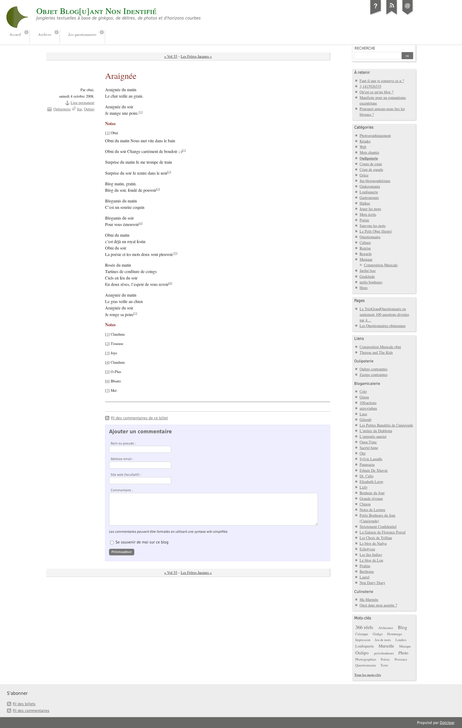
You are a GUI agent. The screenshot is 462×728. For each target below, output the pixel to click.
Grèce (364, 175)
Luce (363, 413)
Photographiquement (375, 135)
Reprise (365, 248)
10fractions (368, 402)
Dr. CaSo (367, 475)
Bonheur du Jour (372, 492)
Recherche (365, 48)
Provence (401, 659)
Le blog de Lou (371, 560)
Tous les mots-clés (367, 674)
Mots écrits (368, 214)
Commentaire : (122, 490)
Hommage (394, 633)
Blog (402, 627)
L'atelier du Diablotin (376, 430)
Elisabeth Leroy (371, 481)
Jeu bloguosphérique (375, 180)
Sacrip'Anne (369, 447)
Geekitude (367, 276)
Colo (363, 391)
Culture (365, 242)
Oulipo (89, 109)
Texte (384, 665)
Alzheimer (385, 628)
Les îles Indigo (371, 554)
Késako (365, 141)
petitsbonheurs (384, 653)
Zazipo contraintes (373, 374)
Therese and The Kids (376, 352)
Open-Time (368, 442)
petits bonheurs (371, 282)
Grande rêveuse (371, 498)
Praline (365, 565)
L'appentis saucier (373, 436)
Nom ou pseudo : (123, 443)
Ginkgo (378, 634)
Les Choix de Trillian (376, 537)
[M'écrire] (408, 14)
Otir (363, 453)
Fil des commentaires (31, 710)
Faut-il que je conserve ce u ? (382, 80)
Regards (366, 253)
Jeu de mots (383, 640)
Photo (403, 653)
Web (363, 146)
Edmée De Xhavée (374, 470)
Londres (400, 640)
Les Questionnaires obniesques (383, 325)
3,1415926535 (370, 86)
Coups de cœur (371, 163)
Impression (362, 640)
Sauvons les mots (373, 225)
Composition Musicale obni (380, 346)
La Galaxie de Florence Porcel (383, 532)
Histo (364, 287)
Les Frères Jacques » (196, 56)
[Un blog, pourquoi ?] (376, 14)
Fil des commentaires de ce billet (139, 418)
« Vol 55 (170, 56)
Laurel (364, 577)
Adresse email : (122, 459)
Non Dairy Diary (372, 582)
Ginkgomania (370, 186)
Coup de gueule (371, 169)
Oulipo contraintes (373, 368)
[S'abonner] (392, 14)
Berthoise (367, 571)
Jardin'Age (368, 270)
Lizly (364, 487)
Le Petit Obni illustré (376, 231)
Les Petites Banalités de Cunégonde (386, 425)
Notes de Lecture (372, 509)
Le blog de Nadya (373, 543)
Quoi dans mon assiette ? (378, 605)
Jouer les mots (370, 208)
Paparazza (367, 464)
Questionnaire (370, 236)
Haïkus (365, 203)
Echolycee (367, 548)
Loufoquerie (369, 191)
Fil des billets (24, 704)
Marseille (386, 646)
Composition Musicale (381, 264)
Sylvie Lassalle (371, 458)
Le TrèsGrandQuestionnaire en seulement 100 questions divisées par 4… (384, 314)
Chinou (365, 504)
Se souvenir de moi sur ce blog (142, 542)
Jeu (79, 109)
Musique (366, 259)
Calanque (361, 634)
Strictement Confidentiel (378, 526)
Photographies (365, 659)
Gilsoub (365, 419)
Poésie (364, 220)
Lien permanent (82, 102)
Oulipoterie (62, 109)
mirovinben (368, 408)
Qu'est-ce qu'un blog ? (376, 91)
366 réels (364, 627)
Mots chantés (369, 152)
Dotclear (447, 723)
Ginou (364, 397)
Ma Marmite (369, 599)
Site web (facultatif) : (126, 475)
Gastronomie (369, 197)
